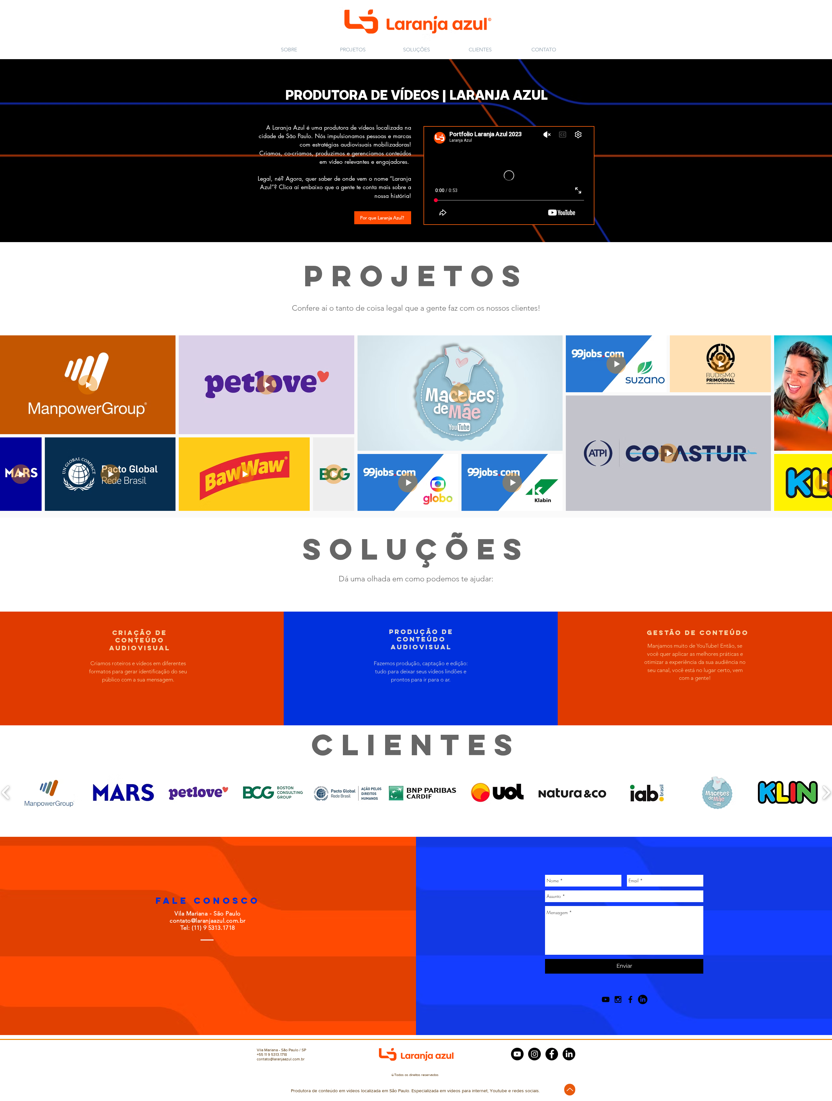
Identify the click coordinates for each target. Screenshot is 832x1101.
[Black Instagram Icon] (618, 999)
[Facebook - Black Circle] (551, 1054)
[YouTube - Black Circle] (517, 1054)
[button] (382, 217)
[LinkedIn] (642, 999)
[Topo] (569, 1089)
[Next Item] (821, 423)
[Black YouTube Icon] (605, 999)
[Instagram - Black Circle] (534, 1054)
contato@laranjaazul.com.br (208, 920)
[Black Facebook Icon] (630, 999)
